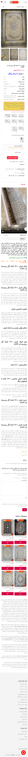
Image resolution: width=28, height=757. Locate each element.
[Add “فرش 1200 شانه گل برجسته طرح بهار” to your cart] (20, 568)
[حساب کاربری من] (5, 2)
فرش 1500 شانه (23, 638)
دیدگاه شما (24, 480)
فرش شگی (7, 646)
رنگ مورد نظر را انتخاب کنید (18, 135)
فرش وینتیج (8, 640)
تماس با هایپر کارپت (22, 734)
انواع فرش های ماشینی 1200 (16, 245)
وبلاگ (25, 736)
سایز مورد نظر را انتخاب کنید (17, 112)
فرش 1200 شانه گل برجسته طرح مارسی (20, 537)
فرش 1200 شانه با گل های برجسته (12, 638)
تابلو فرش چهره (18, 626)
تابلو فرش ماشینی (23, 711)
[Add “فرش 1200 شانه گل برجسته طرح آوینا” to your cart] (8, 568)
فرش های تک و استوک (22, 656)
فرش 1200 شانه (20, 7)
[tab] (14, 239)
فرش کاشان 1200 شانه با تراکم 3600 (10, 314)
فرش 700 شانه (24, 640)
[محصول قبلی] (5, 7)
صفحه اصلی (24, 731)
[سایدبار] (26, 229)
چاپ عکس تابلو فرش (22, 722)
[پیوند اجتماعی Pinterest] (13, 176)
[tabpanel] (14, 210)
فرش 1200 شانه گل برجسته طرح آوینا (8, 563)
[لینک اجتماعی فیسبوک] (17, 176)
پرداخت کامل (18, 152)
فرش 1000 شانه (23, 689)
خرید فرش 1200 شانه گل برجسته (17, 406)
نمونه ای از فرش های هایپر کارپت (12, 239)
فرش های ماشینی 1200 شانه (20, 385)
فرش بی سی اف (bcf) (22, 697)
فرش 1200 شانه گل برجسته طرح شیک (8, 537)
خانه (26, 7)
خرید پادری (24, 719)
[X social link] (15, 176)
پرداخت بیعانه (17, 146)
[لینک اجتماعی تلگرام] (9, 176)
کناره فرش (24, 724)
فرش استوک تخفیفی (22, 694)
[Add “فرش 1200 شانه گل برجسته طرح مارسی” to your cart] (20, 542)
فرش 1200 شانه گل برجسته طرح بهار (20, 563)
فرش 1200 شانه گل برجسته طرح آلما (20, 588)
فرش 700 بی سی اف (22, 705)
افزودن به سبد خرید (12, 157)
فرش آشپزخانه (24, 699)
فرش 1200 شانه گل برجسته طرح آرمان (8, 588)
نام (26, 498)
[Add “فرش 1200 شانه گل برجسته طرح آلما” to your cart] (20, 593)
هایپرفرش (12, 755)
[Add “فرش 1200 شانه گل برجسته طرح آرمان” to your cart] (8, 593)
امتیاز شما (24, 478)
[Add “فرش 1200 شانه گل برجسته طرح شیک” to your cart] (8, 542)
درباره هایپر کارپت (23, 739)
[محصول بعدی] (2, 7)
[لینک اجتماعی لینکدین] (11, 176)
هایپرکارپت (24, 600)
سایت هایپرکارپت (9, 436)
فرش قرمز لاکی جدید (22, 702)
